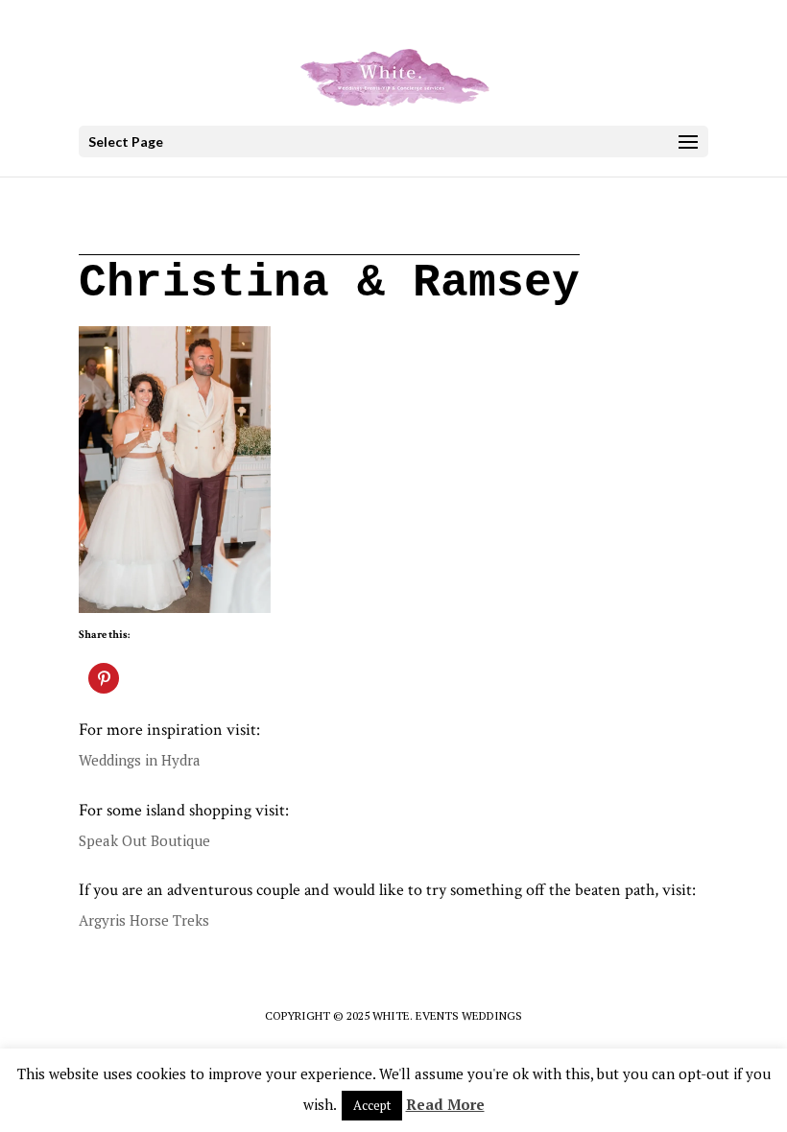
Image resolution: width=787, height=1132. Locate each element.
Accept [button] (372, 1105)
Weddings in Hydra (140, 759)
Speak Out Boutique (144, 840)
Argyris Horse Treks (144, 920)
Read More (445, 1104)
